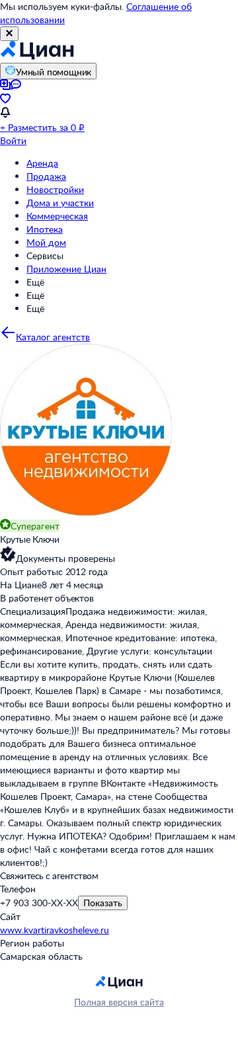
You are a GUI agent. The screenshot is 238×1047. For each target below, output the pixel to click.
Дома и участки (60, 202)
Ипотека (44, 229)
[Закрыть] (9, 33)
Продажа (46, 176)
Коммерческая (57, 216)
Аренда (42, 163)
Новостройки (55, 189)
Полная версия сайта (119, 1001)
